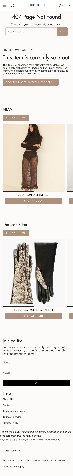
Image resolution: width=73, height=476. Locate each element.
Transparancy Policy (14, 410)
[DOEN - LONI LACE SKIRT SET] (34, 158)
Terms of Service (12, 416)
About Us (8, 399)
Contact (7, 405)
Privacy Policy (10, 422)
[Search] (62, 31)
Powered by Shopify (13, 466)
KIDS (53, 460)
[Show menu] (4, 5)
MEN (45, 460)
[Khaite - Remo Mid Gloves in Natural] (34, 273)
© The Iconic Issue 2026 (16, 460)
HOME (62, 460)
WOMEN (35, 460)
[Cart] (68, 5)
